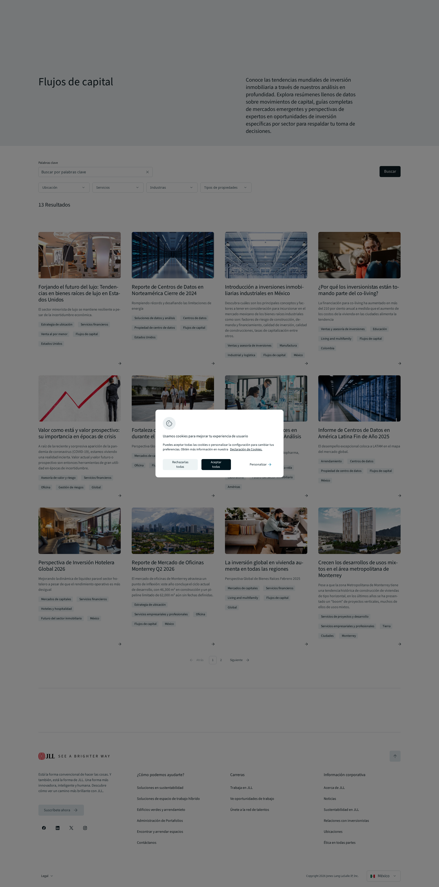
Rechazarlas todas (180, 464)
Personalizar (261, 464)
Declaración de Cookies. (246, 449)
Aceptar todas (216, 464)
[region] (219, 443)
